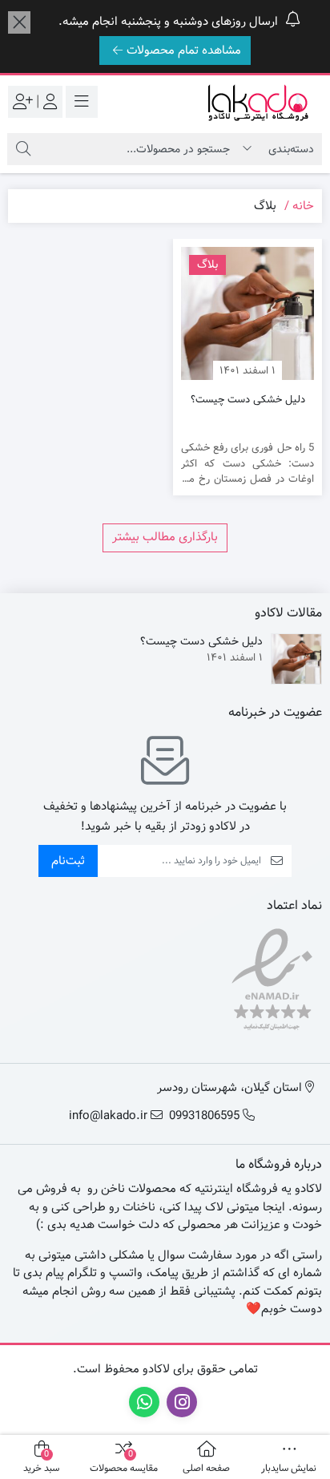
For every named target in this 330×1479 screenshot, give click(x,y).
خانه (303, 206)
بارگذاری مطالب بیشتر (165, 537)
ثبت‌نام (68, 861)
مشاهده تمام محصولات (184, 50)
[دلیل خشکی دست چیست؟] (247, 313)
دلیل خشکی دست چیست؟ (248, 400)
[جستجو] (23, 149)
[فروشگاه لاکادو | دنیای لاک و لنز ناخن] (258, 102)
